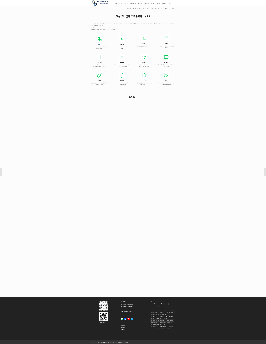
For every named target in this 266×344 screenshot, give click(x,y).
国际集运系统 (154, 312)
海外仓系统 (166, 318)
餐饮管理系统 (166, 333)
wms (166, 303)
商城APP (153, 307)
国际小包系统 (159, 307)
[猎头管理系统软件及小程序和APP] (265, 172)
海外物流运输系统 (154, 322)
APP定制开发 (154, 303)
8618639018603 (129, 309)
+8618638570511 (129, 311)
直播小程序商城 (154, 326)
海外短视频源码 (163, 322)
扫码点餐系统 (162, 316)
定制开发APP (154, 314)
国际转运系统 (170, 310)
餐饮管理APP (159, 333)
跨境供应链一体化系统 (160, 328)
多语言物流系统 (161, 312)
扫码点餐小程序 (154, 316)
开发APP (167, 314)
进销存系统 (166, 330)
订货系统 (153, 328)
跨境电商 (153, 330)
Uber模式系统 (161, 303)
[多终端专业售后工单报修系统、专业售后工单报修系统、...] (1, 172)
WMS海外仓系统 (154, 305)
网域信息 (123, 329)
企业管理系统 (167, 305)
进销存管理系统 (159, 330)
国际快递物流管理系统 (167, 307)
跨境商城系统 (169, 328)
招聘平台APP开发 (169, 316)
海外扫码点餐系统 (170, 320)
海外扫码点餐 (154, 320)
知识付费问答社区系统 (163, 326)
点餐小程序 (153, 324)
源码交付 (169, 322)
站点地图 (126, 342)
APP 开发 (123, 328)
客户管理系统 (161, 314)
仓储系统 (161, 305)
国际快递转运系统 (162, 310)
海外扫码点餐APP (161, 320)
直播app (165, 324)
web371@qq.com (127, 314)
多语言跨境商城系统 (170, 312)
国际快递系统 (154, 310)
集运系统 (153, 333)
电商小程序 (159, 324)
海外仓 (152, 318)
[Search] (173, 3)
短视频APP (171, 326)
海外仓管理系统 (159, 318)
